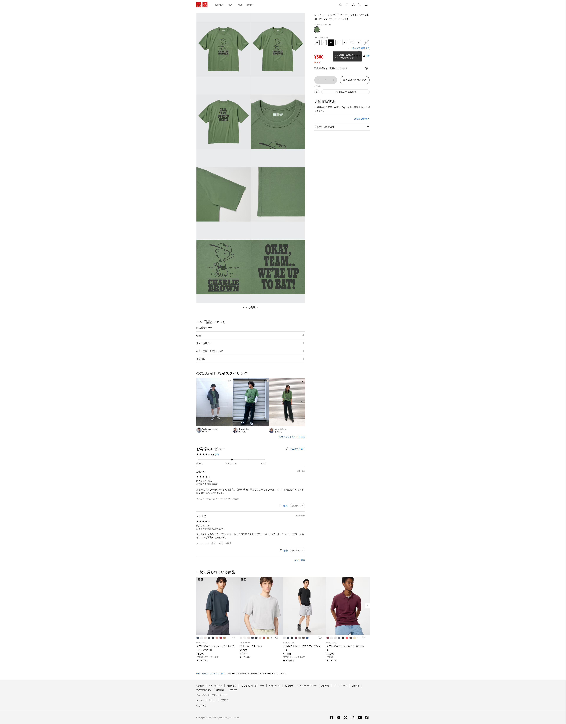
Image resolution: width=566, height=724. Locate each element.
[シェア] (316, 91)
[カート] (360, 4)
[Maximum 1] (333, 80)
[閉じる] (357, 56)
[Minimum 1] (318, 80)
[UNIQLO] (201, 4)
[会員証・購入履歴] (353, 4)
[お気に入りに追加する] (229, 381)
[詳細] (366, 68)
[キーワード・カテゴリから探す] (340, 4)
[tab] (219, 4)
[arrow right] (302, 402)
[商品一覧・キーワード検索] (366, 4)
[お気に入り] (347, 4)
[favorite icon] (233, 638)
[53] (317, 29)
